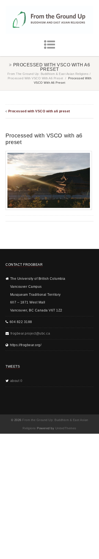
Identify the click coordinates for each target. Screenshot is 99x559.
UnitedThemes (65, 428)
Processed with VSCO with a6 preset (35, 78)
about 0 (16, 381)
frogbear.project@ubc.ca (30, 333)
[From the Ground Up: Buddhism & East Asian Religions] (50, 20)
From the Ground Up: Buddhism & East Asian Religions (48, 73)
